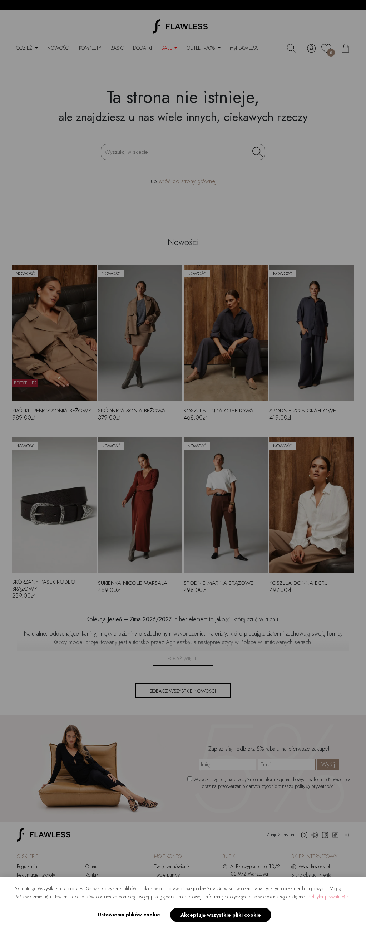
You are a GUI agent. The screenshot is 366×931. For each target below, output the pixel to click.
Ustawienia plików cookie (129, 914)
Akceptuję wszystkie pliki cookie (220, 914)
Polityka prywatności (328, 896)
